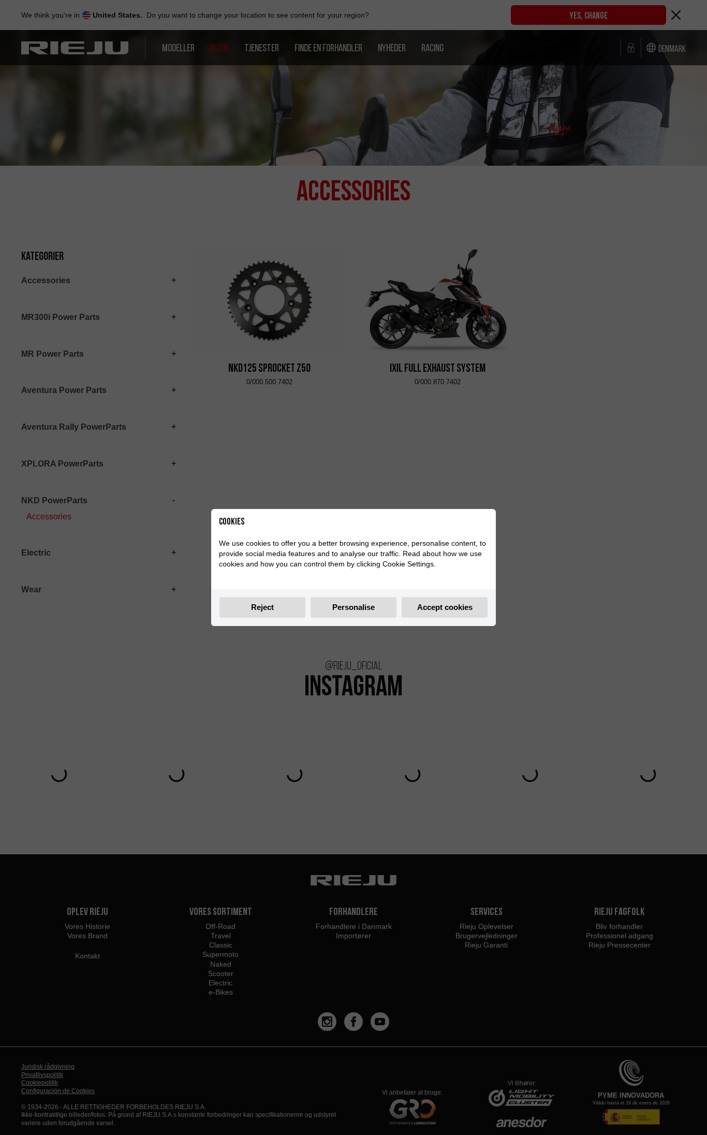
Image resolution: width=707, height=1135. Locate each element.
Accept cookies (445, 607)
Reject (262, 607)
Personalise (353, 607)
